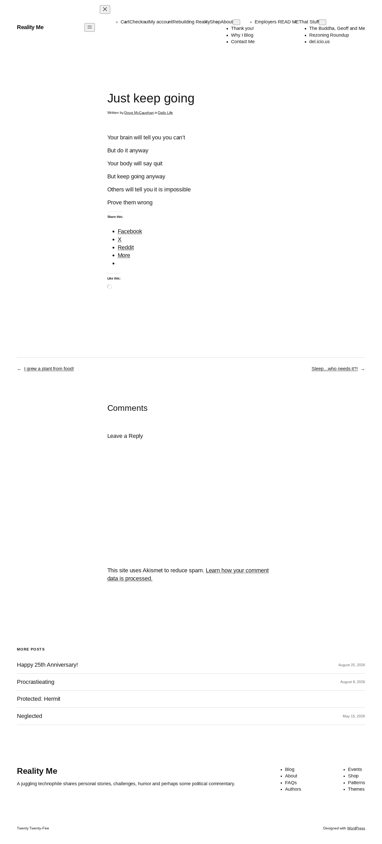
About (227, 21)
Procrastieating (35, 682)
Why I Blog (242, 35)
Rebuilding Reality (191, 21)
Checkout (139, 21)
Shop (215, 21)
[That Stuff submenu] (322, 22)
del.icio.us (319, 41)
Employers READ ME (277, 21)
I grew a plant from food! (49, 368)
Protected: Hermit (38, 699)
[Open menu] (89, 27)
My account (161, 21)
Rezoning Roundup (329, 35)
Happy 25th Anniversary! (47, 665)
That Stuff (309, 21)
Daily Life (165, 113)
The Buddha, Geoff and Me (337, 28)
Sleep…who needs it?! (335, 368)
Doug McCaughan (139, 113)
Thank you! (242, 28)
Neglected (29, 716)
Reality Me (30, 27)
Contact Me (243, 41)
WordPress (356, 828)
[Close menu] (105, 9)
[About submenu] (236, 22)
